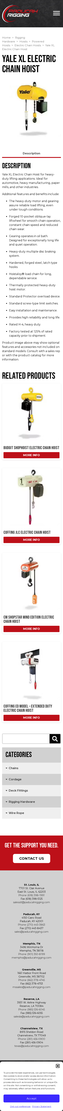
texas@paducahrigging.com (31, 1046)
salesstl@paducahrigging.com (31, 902)
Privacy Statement (41, 1106)
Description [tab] (31, 153)
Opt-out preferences (20, 1106)
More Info (31, 455)
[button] (57, 1066)
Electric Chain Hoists (28, 45)
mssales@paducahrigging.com (31, 987)
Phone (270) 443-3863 (31, 924)
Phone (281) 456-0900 (31, 1039)
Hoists (23, 41)
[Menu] (55, 13)
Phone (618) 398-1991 (31, 895)
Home (6, 37)
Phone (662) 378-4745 (31, 980)
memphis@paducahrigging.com (31, 957)
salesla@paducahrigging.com (32, 1016)
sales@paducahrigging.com (31, 931)
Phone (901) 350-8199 (31, 954)
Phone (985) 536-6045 (31, 1009)
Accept (31, 1098)
